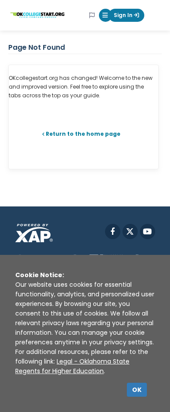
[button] (105, 15)
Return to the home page (83, 133)
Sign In (124, 15)
